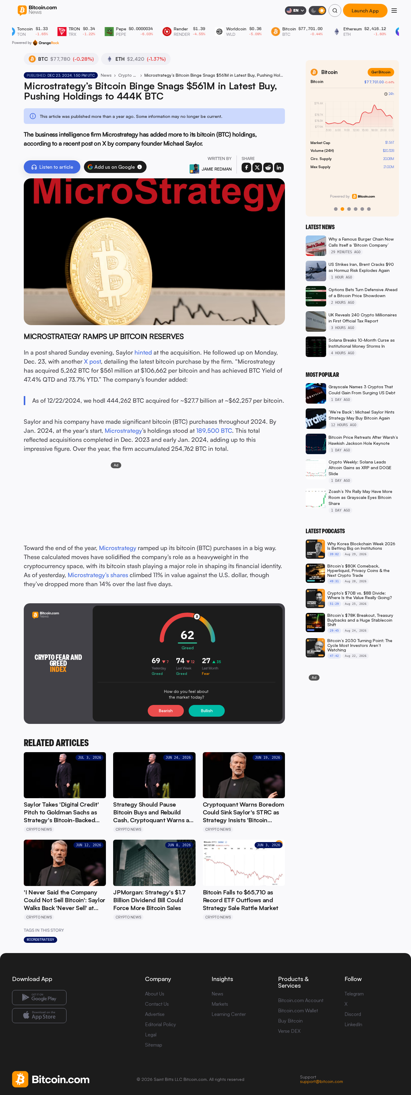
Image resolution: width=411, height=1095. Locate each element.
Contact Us (157, 1004)
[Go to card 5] (362, 209)
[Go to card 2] (342, 209)
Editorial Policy (160, 1024)
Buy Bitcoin (290, 1021)
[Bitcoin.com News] (37, 10)
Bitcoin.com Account (300, 1000)
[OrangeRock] (46, 43)
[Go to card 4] (355, 209)
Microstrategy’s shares (98, 575)
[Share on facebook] (246, 167)
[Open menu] (394, 10)
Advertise (155, 1014)
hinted (143, 352)
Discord (353, 1014)
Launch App (365, 11)
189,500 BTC (214, 430)
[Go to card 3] (349, 209)
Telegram (354, 994)
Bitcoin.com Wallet (298, 1010)
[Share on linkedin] (279, 167)
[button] (139, 167)
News (106, 75)
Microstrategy (123, 430)
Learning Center (229, 1014)
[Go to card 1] (336, 209)
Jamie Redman (217, 169)
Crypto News (128, 75)
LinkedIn (353, 1024)
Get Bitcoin (381, 72)
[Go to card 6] (369, 209)
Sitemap (153, 1045)
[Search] (335, 10)
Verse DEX (289, 1031)
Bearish (166, 710)
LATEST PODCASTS (325, 531)
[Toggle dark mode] (317, 10)
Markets (220, 1004)
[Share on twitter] (257, 167)
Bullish (207, 710)
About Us (154, 994)
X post (92, 361)
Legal (150, 1035)
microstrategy (40, 939)
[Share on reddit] (268, 167)
